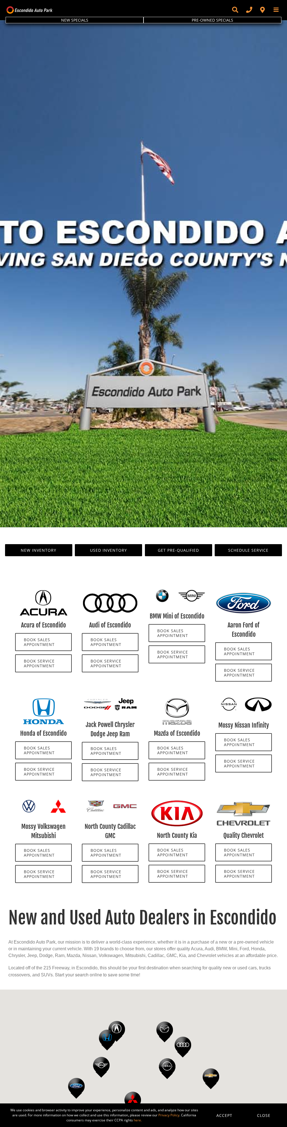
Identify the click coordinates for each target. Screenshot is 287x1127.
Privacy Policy (168, 1115)
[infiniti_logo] (258, 699)
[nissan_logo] (228, 699)
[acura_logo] (43, 591)
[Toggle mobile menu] (276, 10)
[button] (183, 1047)
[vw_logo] (28, 802)
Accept (224, 1115)
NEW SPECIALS (74, 20)
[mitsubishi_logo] (58, 802)
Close (263, 1115)
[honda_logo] (43, 699)
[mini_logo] (191, 591)
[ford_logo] (244, 591)
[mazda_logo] (177, 699)
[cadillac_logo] (95, 802)
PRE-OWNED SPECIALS (212, 20)
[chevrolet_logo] (244, 802)
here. (138, 1120)
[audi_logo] (110, 591)
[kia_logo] (177, 802)
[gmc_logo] (124, 802)
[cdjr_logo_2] (110, 699)
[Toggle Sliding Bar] (235, 10)
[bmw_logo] (162, 591)
